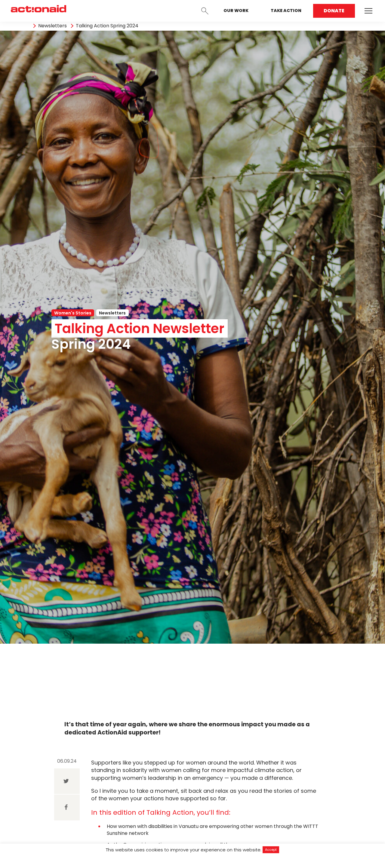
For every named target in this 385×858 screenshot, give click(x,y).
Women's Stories (72, 313)
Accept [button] (271, 849)
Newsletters (52, 25)
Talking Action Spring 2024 (107, 25)
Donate (334, 10)
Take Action (286, 11)
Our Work (235, 11)
